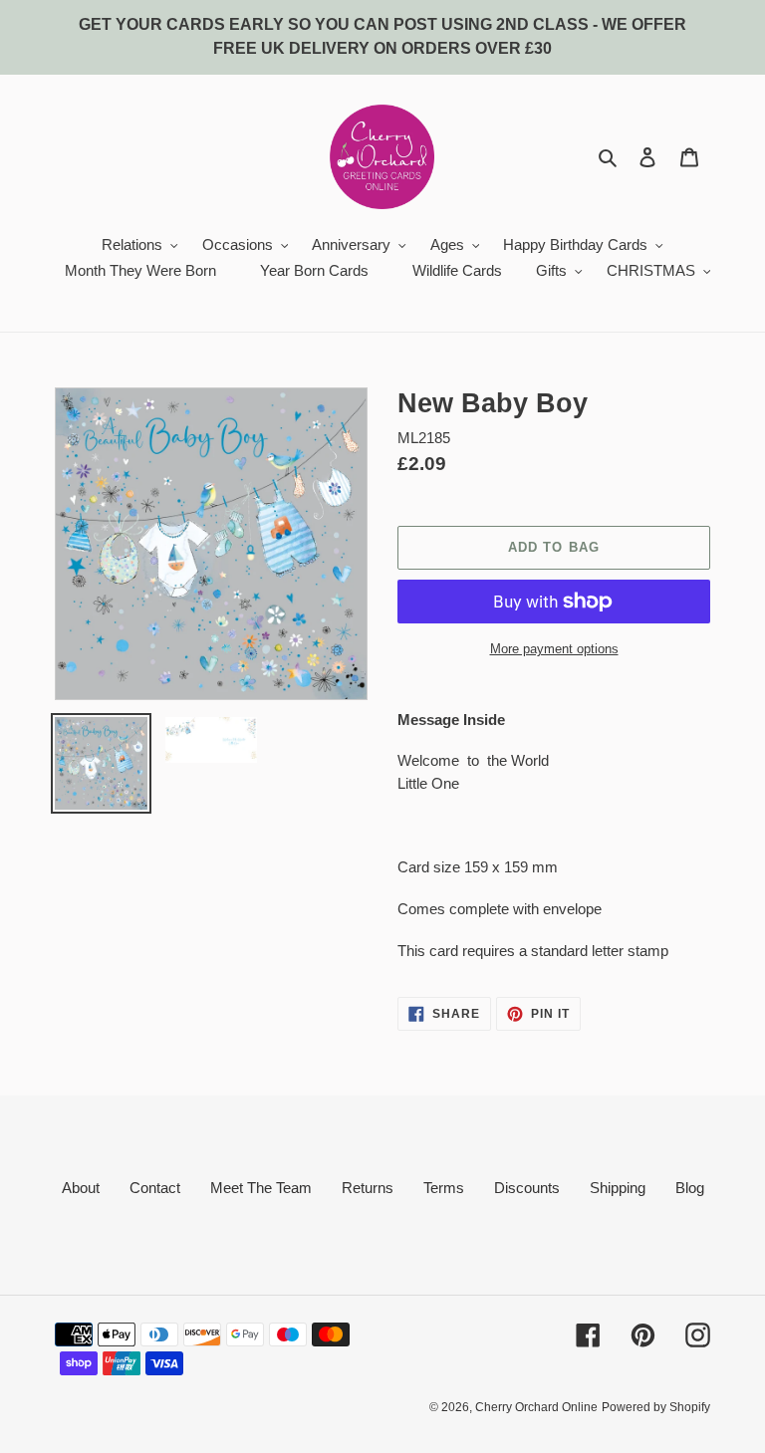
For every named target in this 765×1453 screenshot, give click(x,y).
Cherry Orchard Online (536, 1407)
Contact (154, 1187)
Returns (367, 1187)
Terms (443, 1187)
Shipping (617, 1187)
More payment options (554, 648)
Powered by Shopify (656, 1407)
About (81, 1187)
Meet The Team (261, 1187)
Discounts (527, 1187)
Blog (689, 1187)
